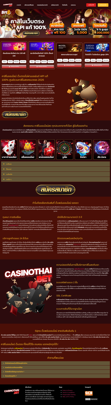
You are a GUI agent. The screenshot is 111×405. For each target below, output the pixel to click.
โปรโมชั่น (64, 5)
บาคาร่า (19, 5)
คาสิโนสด (9, 164)
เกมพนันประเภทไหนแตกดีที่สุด (13, 367)
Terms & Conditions (68, 393)
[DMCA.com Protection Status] (91, 400)
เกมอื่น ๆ (8, 179)
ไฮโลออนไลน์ (77, 244)
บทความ (73, 5)
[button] (55, 163)
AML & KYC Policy (68, 397)
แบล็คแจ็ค (9, 174)
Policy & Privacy (67, 390)
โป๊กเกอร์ (8, 169)
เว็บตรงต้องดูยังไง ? (11, 376)
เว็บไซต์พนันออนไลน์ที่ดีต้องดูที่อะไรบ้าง (16, 363)
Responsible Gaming (68, 395)
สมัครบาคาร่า (55, 5)
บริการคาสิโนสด (29, 5)
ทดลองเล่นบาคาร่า (42, 5)
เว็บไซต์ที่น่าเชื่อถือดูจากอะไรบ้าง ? (14, 372)
